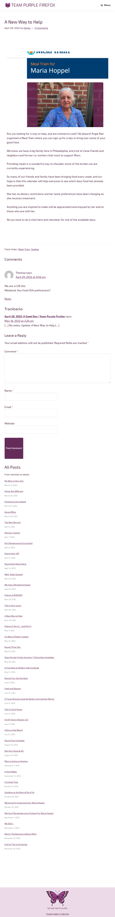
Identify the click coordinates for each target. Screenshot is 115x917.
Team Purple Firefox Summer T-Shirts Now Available (29, 657)
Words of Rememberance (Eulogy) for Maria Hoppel (28, 813)
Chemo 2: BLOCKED (13, 595)
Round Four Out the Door (16, 678)
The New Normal (12, 522)
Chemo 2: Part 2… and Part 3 (17, 626)
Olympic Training (12, 533)
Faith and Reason (12, 688)
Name (9, 390)
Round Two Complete (14, 740)
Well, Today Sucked (13, 574)
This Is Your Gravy (12, 605)
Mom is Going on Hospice (16, 761)
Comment (11, 351)
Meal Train (24, 249)
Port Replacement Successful (18, 543)
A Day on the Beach (13, 730)
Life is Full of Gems (13, 709)
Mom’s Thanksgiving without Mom (20, 834)
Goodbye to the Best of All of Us (19, 792)
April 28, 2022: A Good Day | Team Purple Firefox (34, 316)
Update (35, 249)
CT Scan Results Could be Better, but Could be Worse (29, 699)
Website (9, 423)
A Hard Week (10, 772)
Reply (7, 298)
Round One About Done (15, 564)
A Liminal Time (11, 782)
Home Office (10, 512)
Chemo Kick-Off (11, 553)
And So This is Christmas (15, 844)
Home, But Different (13, 491)
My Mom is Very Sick (14, 481)
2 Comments (41, 28)
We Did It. (8, 823)
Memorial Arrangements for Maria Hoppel (24, 803)
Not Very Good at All (14, 751)
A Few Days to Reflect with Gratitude (21, 668)
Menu (107, 5)
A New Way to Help (13, 616)
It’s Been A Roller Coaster (16, 637)
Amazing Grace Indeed (15, 502)
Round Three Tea (12, 647)
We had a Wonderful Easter (17, 585)
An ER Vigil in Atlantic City (16, 720)
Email (8, 407)
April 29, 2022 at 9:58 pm (31, 277)
